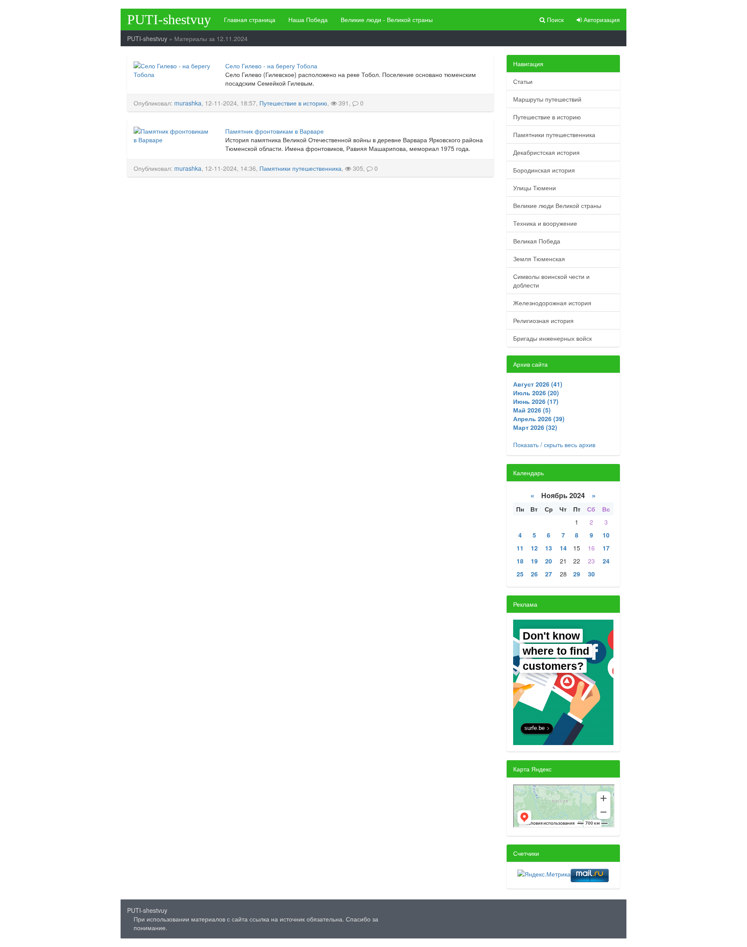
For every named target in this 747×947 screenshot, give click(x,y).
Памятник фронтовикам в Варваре (274, 131)
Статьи (523, 81)
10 (606, 535)
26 (534, 573)
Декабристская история (546, 152)
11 (520, 548)
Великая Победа (536, 241)
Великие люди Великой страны (557, 205)
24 (606, 561)
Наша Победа (308, 19)
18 (520, 561)
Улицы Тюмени (534, 187)
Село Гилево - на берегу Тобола (271, 65)
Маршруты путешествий (547, 99)
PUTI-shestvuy (169, 19)
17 (606, 548)
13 (548, 548)
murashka (187, 103)
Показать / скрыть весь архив (554, 444)
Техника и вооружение (545, 223)
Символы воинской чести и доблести (551, 280)
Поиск (554, 19)
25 (520, 573)
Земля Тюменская (539, 258)
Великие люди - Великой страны (387, 19)
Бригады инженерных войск (552, 338)
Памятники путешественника (300, 168)
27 (548, 573)
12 (534, 548)
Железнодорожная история (552, 302)
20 (548, 561)
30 (591, 573)
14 (563, 548)
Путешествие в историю (293, 103)
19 (534, 561)
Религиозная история (543, 320)
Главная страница (249, 19)
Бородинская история (544, 170)
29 (576, 573)
